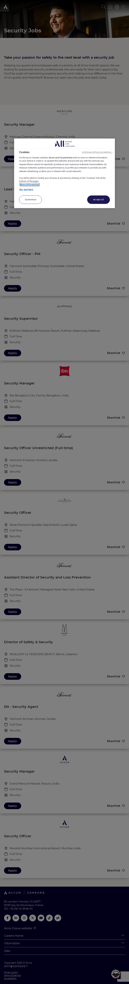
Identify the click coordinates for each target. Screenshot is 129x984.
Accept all (98, 199)
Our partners (26, 189)
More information (29, 184)
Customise (30, 199)
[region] (64, 173)
